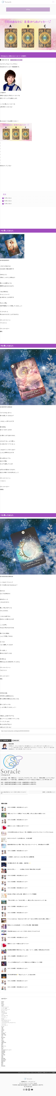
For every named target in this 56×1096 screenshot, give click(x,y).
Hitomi (2, 1001)
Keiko (2, 1002)
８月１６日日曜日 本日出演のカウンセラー (18, 912)
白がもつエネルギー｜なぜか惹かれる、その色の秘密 (20, 838)
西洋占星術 (3, 1059)
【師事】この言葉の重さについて (48, 792)
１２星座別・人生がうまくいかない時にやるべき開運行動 (21, 856)
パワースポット (4, 1025)
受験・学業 (3, 1035)
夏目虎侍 (3, 1037)
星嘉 (2, 1048)
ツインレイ (3, 1023)
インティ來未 (4, 1008)
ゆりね (2, 1026)
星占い (2, 1047)
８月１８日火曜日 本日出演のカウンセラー (18, 887)
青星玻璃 (18, 60)
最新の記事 (16, 740)
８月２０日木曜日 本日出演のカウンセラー (18, 875)
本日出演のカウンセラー (6, 1049)
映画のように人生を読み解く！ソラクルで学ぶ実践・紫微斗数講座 (23, 925)
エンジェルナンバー (5, 1009)
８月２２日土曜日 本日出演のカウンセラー (18, 819)
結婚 (2, 1057)
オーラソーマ (4, 1010)
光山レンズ (3, 1032)
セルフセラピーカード (6, 1020)
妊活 (2, 1040)
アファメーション (5, 1007)
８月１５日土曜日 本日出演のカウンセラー (18, 937)
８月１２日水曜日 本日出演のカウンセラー (18, 980)
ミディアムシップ (4, 1017)
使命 (2, 1031)
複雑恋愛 (3, 1058)
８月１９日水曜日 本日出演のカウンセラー (18, 881)
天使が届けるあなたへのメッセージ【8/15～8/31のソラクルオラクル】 (24, 931)
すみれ (2, 1018)
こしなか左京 (4, 1013)
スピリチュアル (4, 1015)
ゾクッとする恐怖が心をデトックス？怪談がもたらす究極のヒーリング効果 (25, 962)
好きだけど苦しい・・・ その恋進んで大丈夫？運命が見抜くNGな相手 (24, 869)
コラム (14, 60)
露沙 (2, 1064)
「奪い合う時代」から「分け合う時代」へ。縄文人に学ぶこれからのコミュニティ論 (27, 900)
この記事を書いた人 (6, 740)
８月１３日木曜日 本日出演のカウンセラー (18, 968)
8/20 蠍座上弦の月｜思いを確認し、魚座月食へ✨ (19, 863)
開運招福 (3, 1061)
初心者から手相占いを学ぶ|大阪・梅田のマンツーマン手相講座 (22, 894)
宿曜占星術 (3, 1042)
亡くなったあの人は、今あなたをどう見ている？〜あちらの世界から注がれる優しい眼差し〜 (29, 918)
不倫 (2, 1027)
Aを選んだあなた (8, 198)
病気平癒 (3, 1054)
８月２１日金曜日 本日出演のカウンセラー (18, 850)
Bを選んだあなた (8, 200)
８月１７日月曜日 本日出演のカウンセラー (18, 906)
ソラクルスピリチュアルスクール (8, 1022)
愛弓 (2, 1044)
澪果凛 (2, 1053)
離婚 (2, 1062)
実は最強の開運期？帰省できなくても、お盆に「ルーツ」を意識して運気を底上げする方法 (28, 949)
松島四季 (3, 1052)
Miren (2, 1003)
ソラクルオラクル (5, 1021)
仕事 (2, 1028)
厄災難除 (3, 1033)
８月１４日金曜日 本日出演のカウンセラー (18, 956)
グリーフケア (3, 1016)
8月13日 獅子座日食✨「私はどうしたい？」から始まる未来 (21, 974)
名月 (2, 1036)
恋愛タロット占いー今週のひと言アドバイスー (18, 826)
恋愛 (2, 1043)
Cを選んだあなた (8, 203)
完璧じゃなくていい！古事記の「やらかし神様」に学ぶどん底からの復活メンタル (26, 813)
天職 (2, 1038)
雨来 (2, 1063)
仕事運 (2, 1030)
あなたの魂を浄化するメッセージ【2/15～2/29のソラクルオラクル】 (13, 793)
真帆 (2, 1056)
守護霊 (2, 1041)
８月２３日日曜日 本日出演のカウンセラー (18, 807)
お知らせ (3, 1011)
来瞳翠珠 (3, 1051)
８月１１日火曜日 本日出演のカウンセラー (18, 987)
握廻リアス (3, 1046)
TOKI (2, 1005)
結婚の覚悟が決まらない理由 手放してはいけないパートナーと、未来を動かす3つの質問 (28, 844)
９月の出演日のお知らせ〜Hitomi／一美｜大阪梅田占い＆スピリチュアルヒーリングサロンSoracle (30, 832)
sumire (2, 1004)
